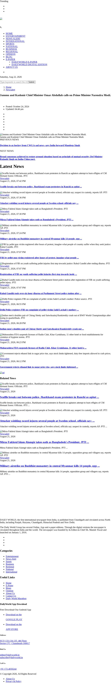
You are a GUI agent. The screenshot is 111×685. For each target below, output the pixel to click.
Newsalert (10, 89)
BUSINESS (11, 49)
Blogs (8, 588)
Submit (31, 82)
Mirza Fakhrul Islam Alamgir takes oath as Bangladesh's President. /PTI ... (36, 219)
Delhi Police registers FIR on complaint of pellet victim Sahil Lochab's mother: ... (39, 310)
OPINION (10, 54)
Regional (10, 566)
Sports (9, 561)
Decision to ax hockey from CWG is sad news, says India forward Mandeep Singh (40, 145)
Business (10, 564)
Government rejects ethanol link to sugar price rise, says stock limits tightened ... (39, 367)
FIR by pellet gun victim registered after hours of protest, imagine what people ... (39, 257)
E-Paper (9, 585)
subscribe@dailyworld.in (11, 657)
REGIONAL (12, 51)
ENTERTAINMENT (15, 36)
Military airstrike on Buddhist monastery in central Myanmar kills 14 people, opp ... (41, 238)
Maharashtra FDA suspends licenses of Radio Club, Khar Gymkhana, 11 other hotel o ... (43, 348)
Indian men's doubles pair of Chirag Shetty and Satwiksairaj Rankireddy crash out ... (42, 329)
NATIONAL (12, 46)
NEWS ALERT (13, 38)
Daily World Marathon (16, 598)
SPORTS (10, 44)
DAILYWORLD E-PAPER (24, 62)
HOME (9, 33)
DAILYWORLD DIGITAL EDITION (29, 64)
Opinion (9, 590)
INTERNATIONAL (15, 41)
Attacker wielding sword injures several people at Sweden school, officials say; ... (39, 203)
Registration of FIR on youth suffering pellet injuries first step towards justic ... (38, 274)
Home (8, 87)
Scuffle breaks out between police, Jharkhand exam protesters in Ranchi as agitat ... (41, 186)
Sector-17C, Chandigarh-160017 (15, 643)
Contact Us (11, 596)
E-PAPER (10, 59)
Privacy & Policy (13, 681)
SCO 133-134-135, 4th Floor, (13, 641)
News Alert (11, 559)
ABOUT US (12, 67)
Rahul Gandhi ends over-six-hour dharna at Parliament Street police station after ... (41, 293)
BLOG (9, 57)
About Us (10, 593)
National (10, 569)
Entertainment (12, 556)
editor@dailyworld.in (10, 655)
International (11, 572)
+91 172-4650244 (8, 669)
